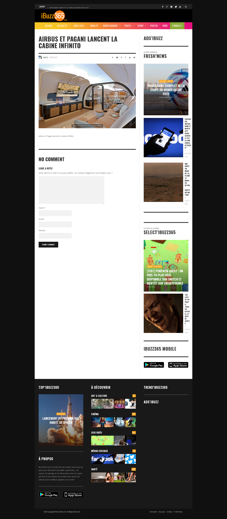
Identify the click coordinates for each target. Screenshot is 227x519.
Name (42, 208)
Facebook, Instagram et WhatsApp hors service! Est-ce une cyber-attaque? (188, 133)
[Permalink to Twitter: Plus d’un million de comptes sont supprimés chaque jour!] (130, 459)
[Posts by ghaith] (40, 57)
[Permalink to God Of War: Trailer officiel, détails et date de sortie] (119, 440)
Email (41, 219)
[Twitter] (176, 6)
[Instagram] (171, 6)
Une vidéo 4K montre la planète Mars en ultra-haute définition (187, 179)
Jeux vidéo (96, 432)
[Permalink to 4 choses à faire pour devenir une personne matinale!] (102, 477)
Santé (94, 469)
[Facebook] (163, 6)
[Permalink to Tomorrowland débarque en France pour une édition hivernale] (119, 404)
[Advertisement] (140, 15)
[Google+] (167, 6)
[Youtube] (180, 6)
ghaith (45, 57)
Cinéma (95, 414)
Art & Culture (99, 395)
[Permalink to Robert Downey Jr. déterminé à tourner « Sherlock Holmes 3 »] (119, 422)
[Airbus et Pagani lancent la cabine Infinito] (87, 96)
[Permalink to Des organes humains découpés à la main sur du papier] (130, 404)
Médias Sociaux (99, 451)
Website (42, 230)
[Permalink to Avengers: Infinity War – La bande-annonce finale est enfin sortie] (130, 422)
